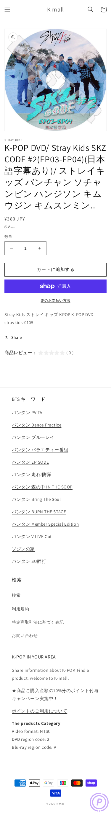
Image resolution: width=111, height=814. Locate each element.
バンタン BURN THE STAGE (39, 511)
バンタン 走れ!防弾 (31, 474)
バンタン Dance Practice (36, 425)
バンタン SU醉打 (29, 561)
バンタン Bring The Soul (36, 499)
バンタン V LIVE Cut (32, 536)
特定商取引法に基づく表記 (38, 622)
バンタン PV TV (27, 412)
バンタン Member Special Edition (45, 524)
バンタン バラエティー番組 (40, 449)
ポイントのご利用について (39, 711)
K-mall (61, 803)
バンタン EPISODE (30, 462)
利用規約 (20, 609)
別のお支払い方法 (55, 300)
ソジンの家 (23, 549)
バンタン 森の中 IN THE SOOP (42, 487)
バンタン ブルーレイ (33, 437)
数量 (8, 236)
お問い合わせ (25, 635)
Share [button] (16, 337)
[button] (7, 9)
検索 (16, 595)
